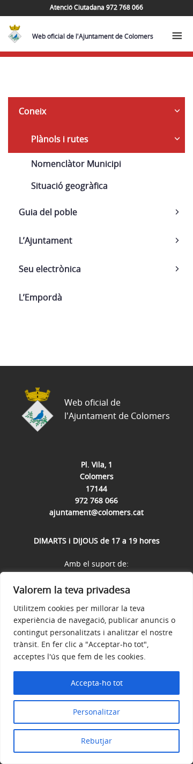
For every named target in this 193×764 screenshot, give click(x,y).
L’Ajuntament (45, 240)
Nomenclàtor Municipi (76, 164)
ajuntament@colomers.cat (96, 512)
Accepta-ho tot (97, 683)
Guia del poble (48, 212)
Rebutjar (96, 741)
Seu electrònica (50, 269)
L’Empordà (40, 297)
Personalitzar (96, 712)
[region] (96, 668)
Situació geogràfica (69, 186)
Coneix (32, 111)
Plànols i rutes (59, 139)
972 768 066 (96, 500)
